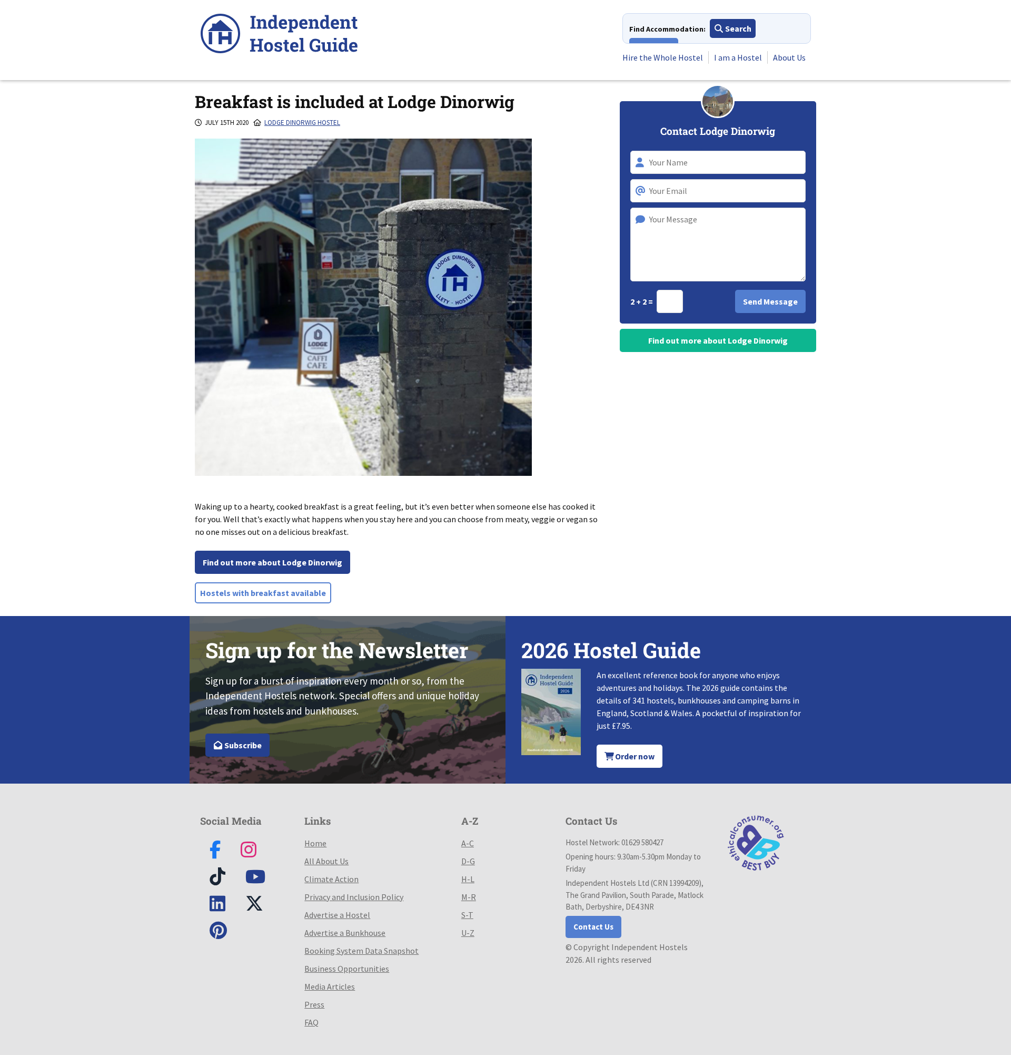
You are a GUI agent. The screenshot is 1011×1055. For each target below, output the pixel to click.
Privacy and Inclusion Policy (353, 897)
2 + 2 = (642, 301)
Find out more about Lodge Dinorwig (272, 562)
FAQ (311, 1022)
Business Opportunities (346, 968)
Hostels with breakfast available (263, 593)
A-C (467, 843)
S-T (467, 915)
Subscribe (242, 745)
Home (315, 843)
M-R (468, 897)
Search (737, 28)
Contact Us (593, 927)
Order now (634, 756)
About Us (789, 57)
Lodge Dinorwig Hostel (302, 122)
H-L (467, 879)
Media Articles (329, 986)
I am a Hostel (738, 57)
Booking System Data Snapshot (361, 950)
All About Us (326, 861)
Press (314, 1004)
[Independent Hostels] (279, 35)
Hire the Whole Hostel (662, 57)
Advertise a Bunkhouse (344, 932)
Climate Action (331, 879)
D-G (468, 861)
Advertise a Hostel (337, 915)
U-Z (467, 932)
